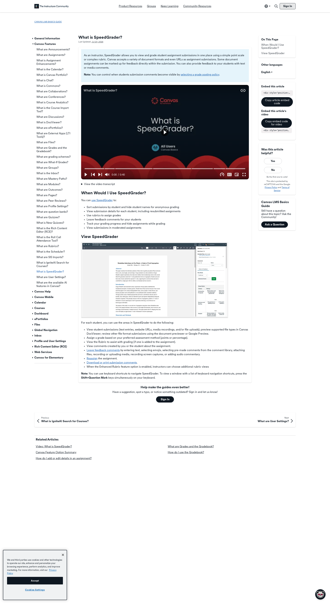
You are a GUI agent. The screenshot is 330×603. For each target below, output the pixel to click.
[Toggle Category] (33, 38)
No (273, 170)
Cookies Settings (35, 589)
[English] (51, 6)
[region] (35, 575)
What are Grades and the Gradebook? (191, 446)
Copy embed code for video (276, 123)
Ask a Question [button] (274, 224)
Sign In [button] (165, 399)
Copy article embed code (277, 102)
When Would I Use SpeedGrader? (272, 46)
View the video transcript (99, 184)
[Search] (276, 6)
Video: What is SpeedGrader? (54, 446)
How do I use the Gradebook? (186, 452)
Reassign (92, 358)
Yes (273, 161)
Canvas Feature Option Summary (56, 452)
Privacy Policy (271, 187)
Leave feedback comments (103, 350)
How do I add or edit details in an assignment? (64, 458)
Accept (35, 580)
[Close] (63, 555)
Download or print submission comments (112, 362)
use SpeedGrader (102, 200)
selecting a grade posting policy (200, 74)
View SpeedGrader (273, 53)
